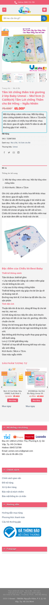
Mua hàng (12, 400)
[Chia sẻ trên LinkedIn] (18, 153)
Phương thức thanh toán (13, 517)
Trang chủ (6, 88)
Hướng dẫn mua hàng (12, 513)
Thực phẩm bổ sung (16, 591)
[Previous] (6, 49)
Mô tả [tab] (4, 168)
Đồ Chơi (37, 591)
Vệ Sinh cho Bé (24, 143)
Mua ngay (6, 406)
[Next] (43, 49)
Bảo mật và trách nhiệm (13, 492)
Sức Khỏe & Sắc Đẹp (11, 595)
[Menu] (4, 10)
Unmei (15, 147)
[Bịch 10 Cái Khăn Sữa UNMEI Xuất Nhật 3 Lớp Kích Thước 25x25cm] (12, 378)
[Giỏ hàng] (44, 10)
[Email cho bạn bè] (14, 153)
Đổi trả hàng (7, 483)
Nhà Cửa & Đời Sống (32, 593)
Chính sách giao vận (11, 478)
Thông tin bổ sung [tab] (10, 173)
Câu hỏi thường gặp (11, 522)
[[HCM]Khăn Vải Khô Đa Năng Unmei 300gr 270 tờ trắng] (36, 378)
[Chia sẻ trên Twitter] (9, 153)
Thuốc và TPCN (27, 595)
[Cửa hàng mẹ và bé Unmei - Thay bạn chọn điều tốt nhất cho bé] (24, 10)
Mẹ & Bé (16, 88)
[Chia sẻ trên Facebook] (4, 153)
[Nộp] (44, 18)
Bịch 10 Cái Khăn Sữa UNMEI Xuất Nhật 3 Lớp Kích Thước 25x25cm (13, 392)
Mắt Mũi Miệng (41, 595)
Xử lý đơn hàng (9, 487)
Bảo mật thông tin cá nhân (14, 496)
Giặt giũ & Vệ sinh (15, 593)
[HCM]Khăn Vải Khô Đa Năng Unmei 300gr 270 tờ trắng (36, 392)
